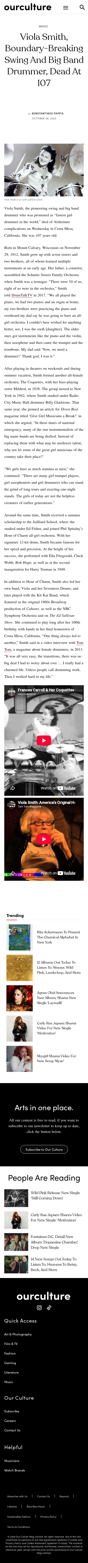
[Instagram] (39, 1308)
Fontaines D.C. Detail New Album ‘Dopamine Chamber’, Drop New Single (54, 1242)
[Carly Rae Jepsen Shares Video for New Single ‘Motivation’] (19, 1029)
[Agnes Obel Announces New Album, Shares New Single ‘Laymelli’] (19, 998)
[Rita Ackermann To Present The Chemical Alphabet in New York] (19, 937)
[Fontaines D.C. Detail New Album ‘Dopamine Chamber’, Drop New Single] (16, 1242)
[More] (70, 103)
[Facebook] (31, 103)
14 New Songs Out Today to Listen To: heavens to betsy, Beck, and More (54, 1264)
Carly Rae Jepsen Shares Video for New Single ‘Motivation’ (56, 1028)
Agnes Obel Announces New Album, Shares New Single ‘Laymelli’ (56, 998)
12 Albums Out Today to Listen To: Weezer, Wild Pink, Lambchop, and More (59, 968)
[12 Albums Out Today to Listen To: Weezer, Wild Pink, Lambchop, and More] (19, 968)
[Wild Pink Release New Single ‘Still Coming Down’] (16, 1198)
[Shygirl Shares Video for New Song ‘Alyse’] (19, 1059)
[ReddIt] (50, 103)
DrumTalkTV (22, 294)
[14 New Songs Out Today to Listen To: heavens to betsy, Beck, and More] (16, 1264)
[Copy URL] (60, 103)
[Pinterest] (41, 103)
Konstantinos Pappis (48, 113)
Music (43, 26)
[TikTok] (49, 1308)
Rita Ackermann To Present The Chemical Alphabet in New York (58, 937)
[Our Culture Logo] (27, 6)
